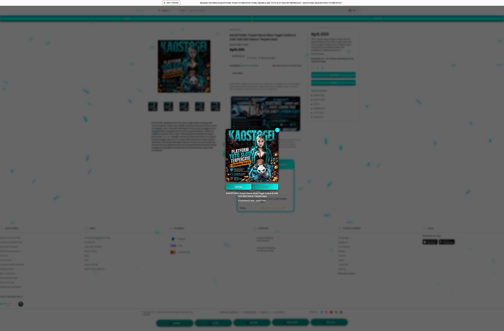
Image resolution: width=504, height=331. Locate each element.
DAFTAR (238, 186)
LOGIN (265, 186)
